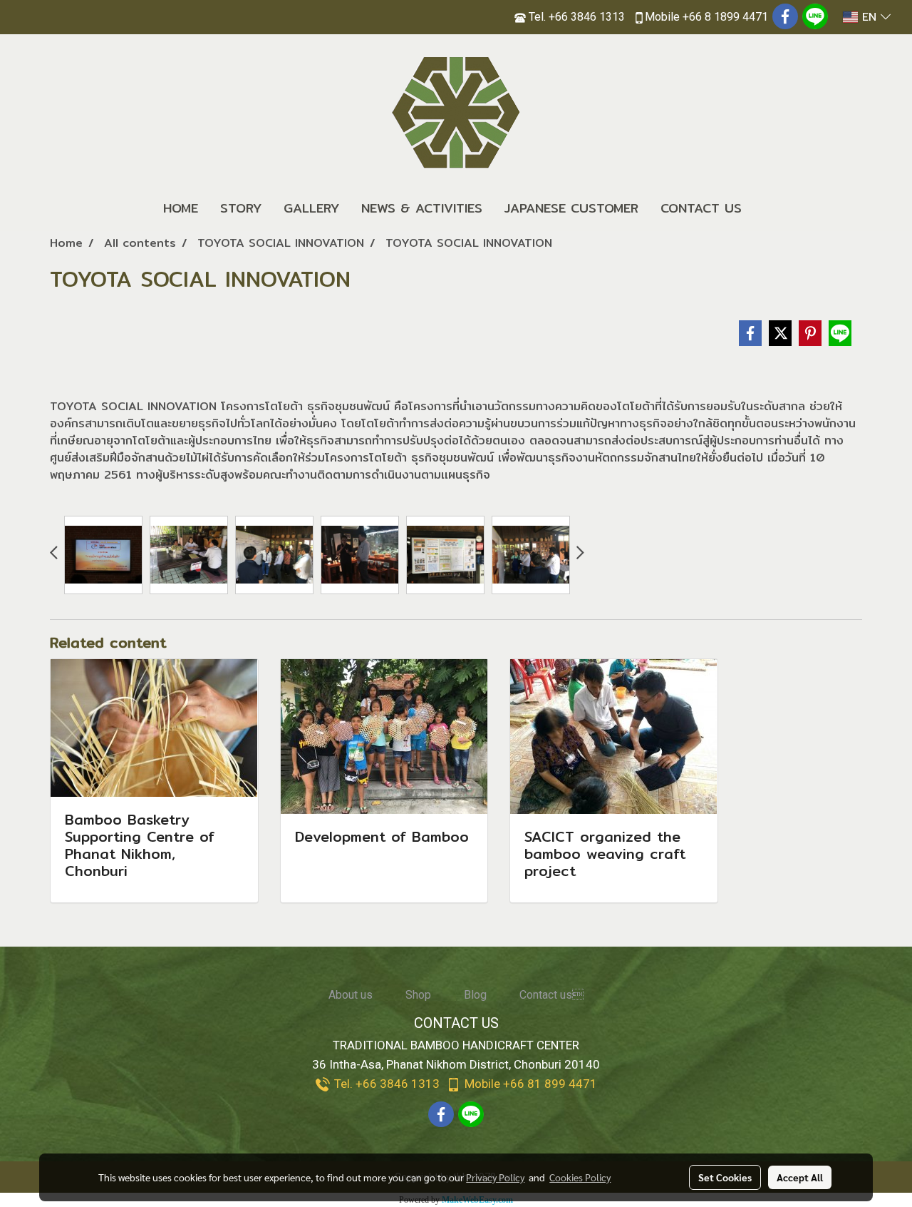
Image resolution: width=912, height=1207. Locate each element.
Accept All (800, 1177)
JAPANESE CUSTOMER (571, 208)
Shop (418, 995)
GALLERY (311, 208)
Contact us (551, 995)
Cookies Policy (580, 1177)
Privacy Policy (495, 1177)
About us (350, 995)
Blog (475, 995)
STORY (240, 208)
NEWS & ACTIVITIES (421, 208)
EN (869, 17)
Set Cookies (725, 1177)
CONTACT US (701, 208)
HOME (180, 208)
